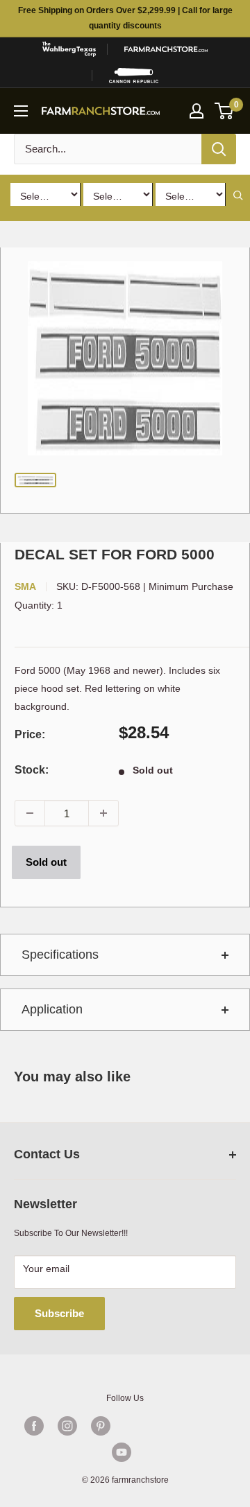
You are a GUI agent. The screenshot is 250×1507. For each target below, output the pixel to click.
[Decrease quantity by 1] (29, 813)
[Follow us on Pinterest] (100, 1426)
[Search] (218, 149)
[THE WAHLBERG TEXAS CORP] (68, 49)
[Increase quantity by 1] (103, 813)
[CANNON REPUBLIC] (133, 75)
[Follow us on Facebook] (34, 1426)
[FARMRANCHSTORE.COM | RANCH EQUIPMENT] (166, 49)
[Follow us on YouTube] (121, 1452)
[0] (224, 111)
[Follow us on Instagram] (67, 1426)
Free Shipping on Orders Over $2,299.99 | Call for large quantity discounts (125, 18)
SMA (25, 586)
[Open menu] (21, 110)
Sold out (46, 862)
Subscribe (59, 1313)
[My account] (196, 111)
